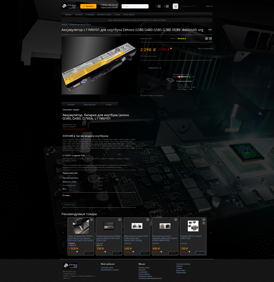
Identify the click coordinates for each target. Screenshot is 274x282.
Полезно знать (144, 267)
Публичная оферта (145, 276)
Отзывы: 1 (173, 38)
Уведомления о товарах (109, 270)
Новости (179, 266)
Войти (208, 6)
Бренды (69, 15)
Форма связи (181, 272)
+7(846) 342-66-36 (109, 5)
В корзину (199, 253)
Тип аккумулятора (69, 185)
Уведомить (153, 68)
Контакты (79, 15)
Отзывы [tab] (108, 105)
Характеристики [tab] (90, 105)
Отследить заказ (107, 267)
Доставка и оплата (104, 15)
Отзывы (117, 15)
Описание (70, 105)
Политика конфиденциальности (150, 278)
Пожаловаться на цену (149, 56)
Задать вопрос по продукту (153, 95)
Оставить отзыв (69, 204)
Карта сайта (180, 270)
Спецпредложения (183, 264)
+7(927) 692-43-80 (109, 7)
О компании (90, 15)
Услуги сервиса (128, 15)
